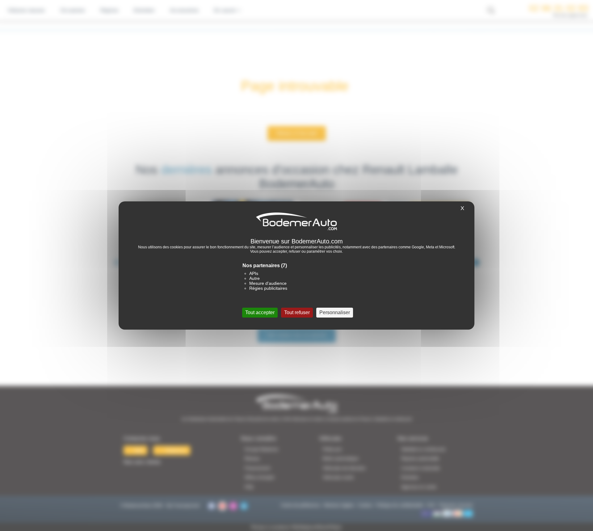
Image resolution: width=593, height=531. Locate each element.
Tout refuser (297, 312)
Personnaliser (334, 312)
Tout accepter (260, 312)
